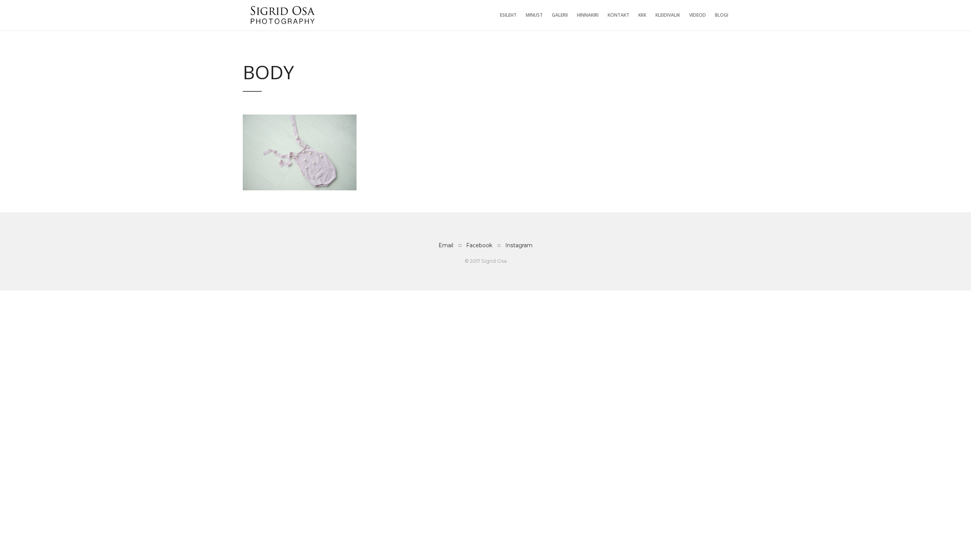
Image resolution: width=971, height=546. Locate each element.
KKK (642, 15)
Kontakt (618, 15)
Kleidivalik (667, 15)
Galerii (560, 15)
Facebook (479, 245)
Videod (697, 15)
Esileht (508, 15)
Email (445, 245)
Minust (534, 15)
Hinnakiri (588, 15)
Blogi (721, 15)
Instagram (519, 245)
